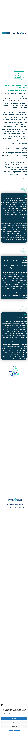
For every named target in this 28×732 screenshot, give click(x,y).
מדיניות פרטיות (17, 730)
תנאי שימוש (11, 730)
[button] (2, 705)
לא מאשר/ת (14, 722)
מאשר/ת (14, 718)
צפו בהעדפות (14, 726)
